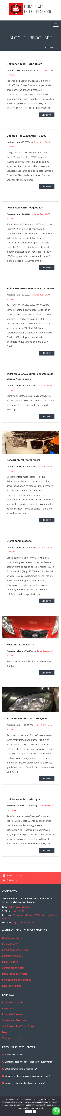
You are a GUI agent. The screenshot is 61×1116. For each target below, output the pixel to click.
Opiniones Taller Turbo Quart (24, 64)
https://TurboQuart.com (24, 922)
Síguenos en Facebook (14, 1020)
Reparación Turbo (12, 985)
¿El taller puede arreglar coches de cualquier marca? (29, 1061)
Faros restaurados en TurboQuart (27, 718)
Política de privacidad (13, 1002)
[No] (57, 1106)
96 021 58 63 (18, 911)
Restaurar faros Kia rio (20, 644)
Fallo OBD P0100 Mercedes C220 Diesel (30, 288)
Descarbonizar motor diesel (23, 460)
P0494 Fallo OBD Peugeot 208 (25, 207)
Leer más (46, 114)
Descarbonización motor (15, 973)
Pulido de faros (10, 944)
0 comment (12, 810)
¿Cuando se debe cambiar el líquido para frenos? (27, 1076)
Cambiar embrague (12, 955)
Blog (4, 1032)
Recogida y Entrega (14, 1054)
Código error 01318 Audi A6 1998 (26, 135)
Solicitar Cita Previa (15, 875)
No (34, 1111)
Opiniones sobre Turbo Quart (18, 1026)
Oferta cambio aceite (19, 541)
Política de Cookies (12, 1014)
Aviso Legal (8, 1008)
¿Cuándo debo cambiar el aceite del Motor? (25, 1083)
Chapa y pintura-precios (15, 949)
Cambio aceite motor (13, 967)
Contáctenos (12, 880)
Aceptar (28, 1111)
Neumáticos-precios (13, 938)
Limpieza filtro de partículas (16, 979)
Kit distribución (10, 961)
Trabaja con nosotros (13, 1038)
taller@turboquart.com (19, 907)
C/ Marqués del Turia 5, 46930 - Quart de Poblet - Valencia (30, 917)
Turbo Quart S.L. (44, 70)
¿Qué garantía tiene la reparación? (21, 1069)
